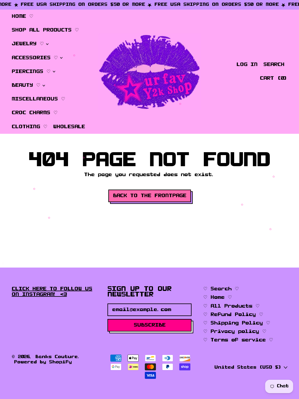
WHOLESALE (69, 126)
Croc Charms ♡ (35, 112)
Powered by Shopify (43, 362)
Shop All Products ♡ (45, 30)
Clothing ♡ (29, 126)
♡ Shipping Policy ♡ (236, 323)
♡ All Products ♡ (231, 306)
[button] (273, 65)
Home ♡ (22, 16)
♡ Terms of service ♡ (238, 340)
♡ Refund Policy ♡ (233, 314)
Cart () (273, 79)
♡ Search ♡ (221, 289)
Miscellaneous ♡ (38, 99)
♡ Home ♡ (217, 297)
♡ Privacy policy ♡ (234, 331)
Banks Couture (56, 357)
